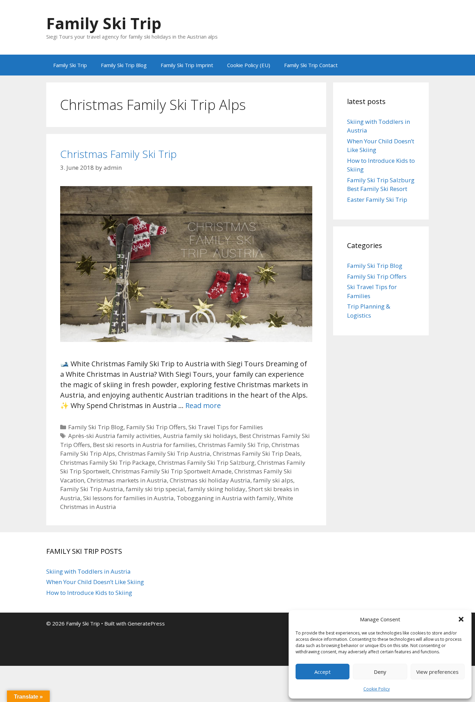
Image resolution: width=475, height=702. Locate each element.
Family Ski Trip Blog (124, 65)
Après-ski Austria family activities (114, 436)
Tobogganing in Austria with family (225, 498)
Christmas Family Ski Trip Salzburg (206, 462)
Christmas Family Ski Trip (118, 154)
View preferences (437, 671)
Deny (380, 671)
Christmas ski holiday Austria (210, 480)
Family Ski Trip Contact (311, 65)
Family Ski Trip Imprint (187, 65)
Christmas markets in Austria (127, 480)
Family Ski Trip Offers (156, 427)
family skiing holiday (216, 489)
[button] (461, 619)
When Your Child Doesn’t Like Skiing (95, 582)
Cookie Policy (376, 689)
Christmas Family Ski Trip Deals (256, 453)
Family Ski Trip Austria (91, 489)
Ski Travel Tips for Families (225, 427)
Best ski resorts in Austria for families (144, 445)
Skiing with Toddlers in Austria (88, 571)
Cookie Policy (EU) (248, 65)
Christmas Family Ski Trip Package (107, 462)
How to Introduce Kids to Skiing (89, 593)
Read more (203, 405)
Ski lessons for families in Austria (128, 498)
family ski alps (273, 480)
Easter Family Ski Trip (377, 200)
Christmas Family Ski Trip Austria (164, 453)
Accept (322, 671)
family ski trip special (155, 489)
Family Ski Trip (103, 23)
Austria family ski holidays (199, 436)
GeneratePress (146, 623)
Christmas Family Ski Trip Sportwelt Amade (172, 471)
